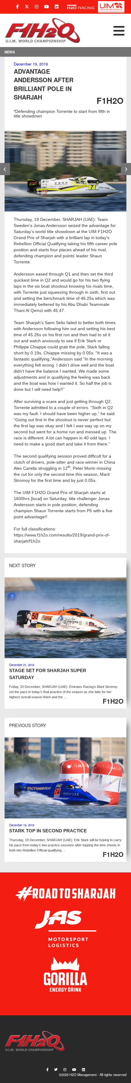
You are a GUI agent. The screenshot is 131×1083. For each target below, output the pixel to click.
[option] (65, 171)
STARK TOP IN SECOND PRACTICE (48, 830)
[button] (103, 30)
